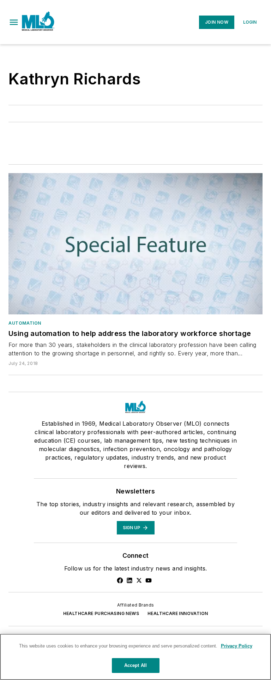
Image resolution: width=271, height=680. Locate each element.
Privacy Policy (236, 646)
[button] (13, 22)
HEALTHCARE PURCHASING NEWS (101, 613)
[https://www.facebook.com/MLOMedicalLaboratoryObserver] (120, 580)
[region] (135, 657)
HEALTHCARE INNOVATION (177, 613)
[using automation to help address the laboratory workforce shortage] (135, 243)
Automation (24, 323)
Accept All (135, 665)
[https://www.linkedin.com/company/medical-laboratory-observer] (129, 580)
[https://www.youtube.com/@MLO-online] (148, 580)
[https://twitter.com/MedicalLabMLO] (139, 580)
